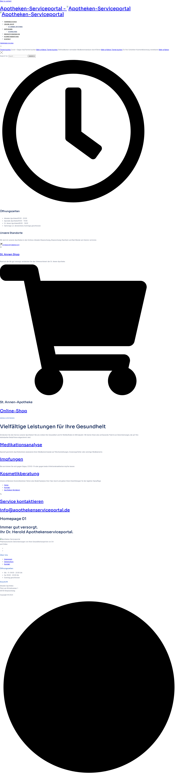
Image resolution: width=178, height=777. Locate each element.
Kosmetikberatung (11, 36)
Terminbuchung (10, 22)
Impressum (8, 559)
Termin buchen (5, 50)
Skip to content (5, 1)
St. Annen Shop (9, 254)
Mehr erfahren (41, 50)
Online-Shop (9, 24)
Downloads (12, 31)
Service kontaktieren (21, 501)
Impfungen (8, 29)
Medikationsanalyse (12, 34)
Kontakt (7, 39)
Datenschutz (8, 562)
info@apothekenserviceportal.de (35, 510)
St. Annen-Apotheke (15, 26)
